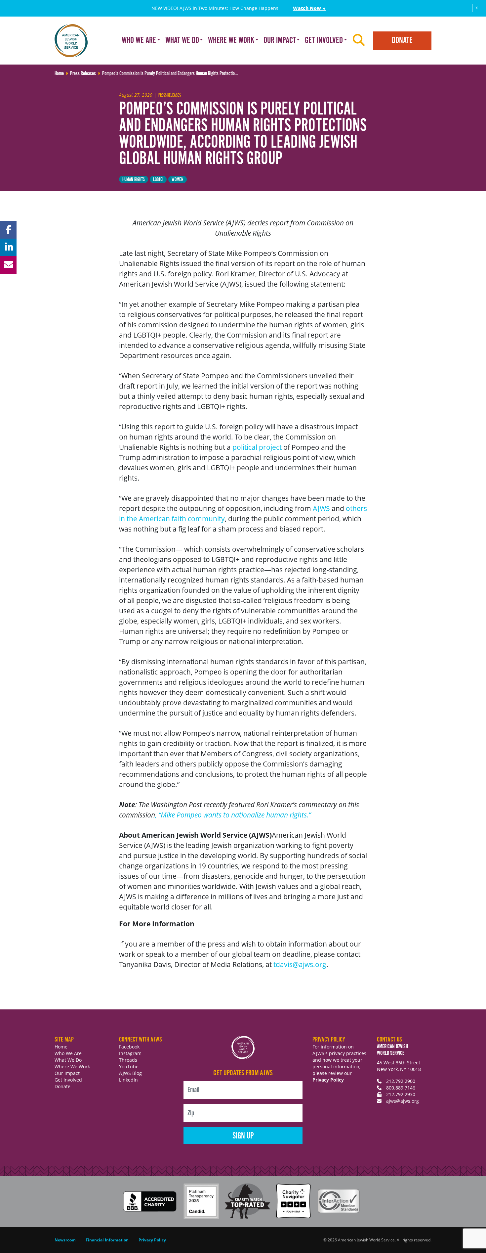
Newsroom (65, 1240)
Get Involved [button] (324, 40)
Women (177, 179)
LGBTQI (158, 179)
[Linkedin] (8, 247)
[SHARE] (8, 230)
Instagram (130, 1053)
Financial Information (107, 1240)
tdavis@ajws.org (299, 964)
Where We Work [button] (231, 40)
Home (61, 1047)
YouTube (129, 1066)
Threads (128, 1060)
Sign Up (243, 1136)
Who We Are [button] (139, 40)
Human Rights (133, 179)
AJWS (321, 508)
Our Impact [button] (279, 40)
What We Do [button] (182, 40)
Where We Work (72, 1066)
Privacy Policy (328, 1080)
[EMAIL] (8, 265)
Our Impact (67, 1073)
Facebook (129, 1047)
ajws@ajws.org (402, 1101)
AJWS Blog (130, 1073)
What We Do (68, 1060)
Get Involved (68, 1080)
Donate (402, 40)
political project (257, 447)
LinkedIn (128, 1080)
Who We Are (68, 1053)
